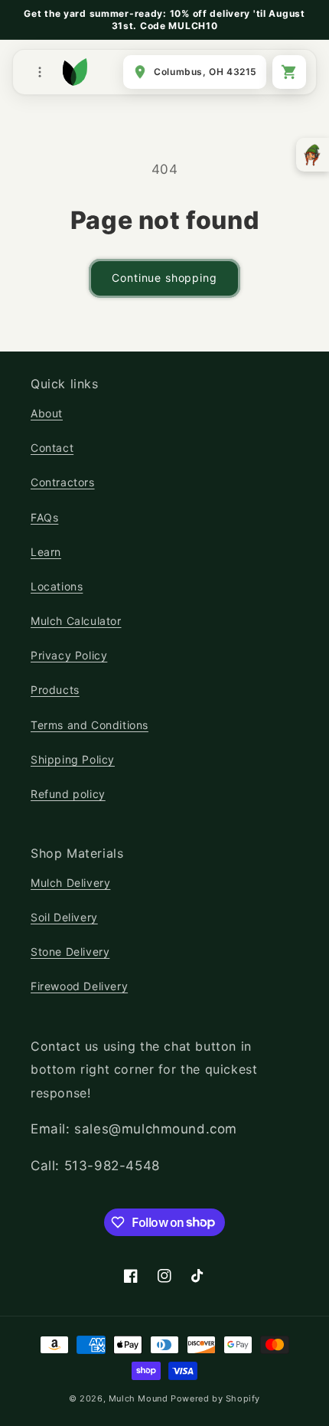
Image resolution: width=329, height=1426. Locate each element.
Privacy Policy (69, 655)
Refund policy (68, 793)
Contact (52, 447)
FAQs (44, 517)
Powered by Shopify (215, 1398)
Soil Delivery (64, 917)
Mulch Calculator (76, 620)
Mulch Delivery (70, 882)
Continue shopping (164, 277)
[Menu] (40, 72)
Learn (46, 551)
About (47, 413)
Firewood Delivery (79, 986)
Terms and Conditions (89, 724)
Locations (57, 586)
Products (55, 689)
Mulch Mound (138, 1398)
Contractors (63, 482)
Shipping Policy (73, 759)
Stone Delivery (70, 951)
